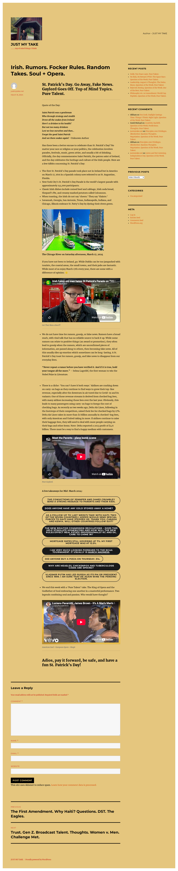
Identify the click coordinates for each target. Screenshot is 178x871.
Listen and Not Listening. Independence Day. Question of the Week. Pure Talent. (148, 156)
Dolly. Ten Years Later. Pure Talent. (144, 74)
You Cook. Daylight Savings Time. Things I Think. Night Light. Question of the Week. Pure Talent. (148, 117)
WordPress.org (136, 223)
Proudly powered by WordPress (38, 859)
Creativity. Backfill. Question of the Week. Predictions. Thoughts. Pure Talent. (145, 126)
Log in (132, 215)
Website (15, 766)
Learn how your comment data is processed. (74, 785)
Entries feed (135, 218)
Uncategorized (136, 196)
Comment (17, 701)
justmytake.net (17, 91)
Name (14, 741)
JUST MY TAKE (24, 44)
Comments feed (136, 220)
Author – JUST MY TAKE (155, 33)
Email (15, 753)
